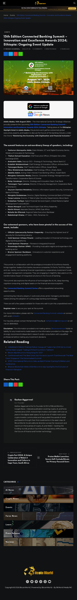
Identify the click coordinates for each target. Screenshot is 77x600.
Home (6, 15)
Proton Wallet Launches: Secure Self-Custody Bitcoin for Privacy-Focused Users (57, 459)
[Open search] (74, 3)
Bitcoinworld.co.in (58, 329)
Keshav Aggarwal (13, 49)
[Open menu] (4, 3)
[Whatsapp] (20, 54)
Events (12, 15)
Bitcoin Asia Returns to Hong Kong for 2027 (25, 353)
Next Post (63, 454)
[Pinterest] (15, 54)
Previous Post (15, 452)
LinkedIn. (16, 316)
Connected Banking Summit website (48, 313)
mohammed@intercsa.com (56, 321)
